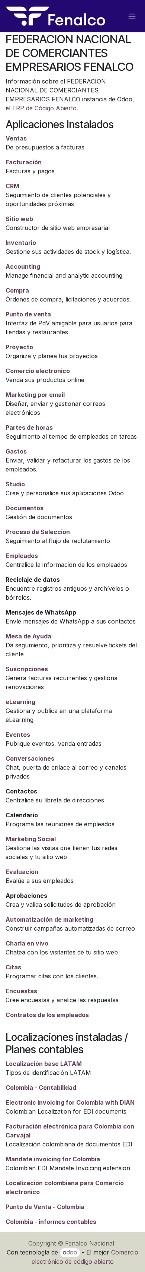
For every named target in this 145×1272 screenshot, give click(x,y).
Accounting (23, 266)
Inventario (21, 242)
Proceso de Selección (38, 532)
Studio (15, 484)
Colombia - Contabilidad (41, 1087)
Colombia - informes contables (51, 1221)
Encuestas (21, 991)
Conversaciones (30, 758)
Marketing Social (31, 839)
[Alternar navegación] (132, 16)
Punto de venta (28, 314)
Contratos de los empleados (47, 1015)
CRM (12, 186)
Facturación (24, 162)
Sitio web (19, 218)
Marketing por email (35, 394)
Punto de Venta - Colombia (45, 1207)
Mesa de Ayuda (28, 636)
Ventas (16, 138)
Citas (13, 967)
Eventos (18, 734)
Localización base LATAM (44, 1063)
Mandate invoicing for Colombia (53, 1159)
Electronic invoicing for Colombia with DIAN (70, 1102)
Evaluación (22, 871)
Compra (17, 290)
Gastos (16, 451)
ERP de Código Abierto (44, 108)
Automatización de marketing (49, 919)
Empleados (22, 555)
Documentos (25, 508)
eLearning (20, 702)
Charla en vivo (27, 943)
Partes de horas (29, 427)
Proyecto (19, 347)
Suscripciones (27, 669)
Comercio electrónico (38, 371)
